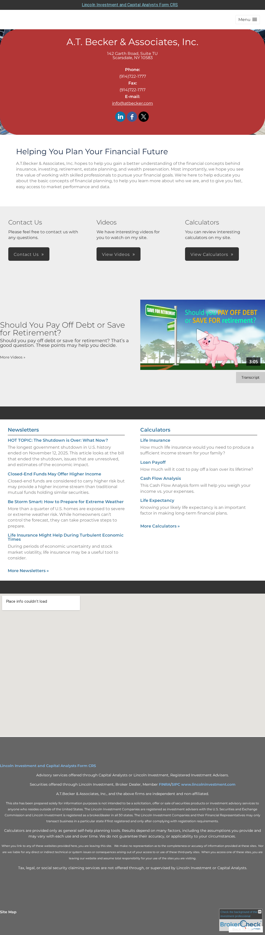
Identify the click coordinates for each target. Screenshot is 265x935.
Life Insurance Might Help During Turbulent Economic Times (65, 537)
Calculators (155, 430)
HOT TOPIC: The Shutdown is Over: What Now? (58, 440)
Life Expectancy (157, 500)
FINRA (164, 784)
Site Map (8, 912)
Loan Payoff (153, 462)
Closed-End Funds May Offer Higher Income (54, 474)
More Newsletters (28, 570)
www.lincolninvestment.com (208, 784)
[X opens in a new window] (143, 117)
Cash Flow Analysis (160, 478)
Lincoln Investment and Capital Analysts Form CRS (130, 4)
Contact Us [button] (26, 254)
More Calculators (160, 526)
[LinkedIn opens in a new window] (120, 117)
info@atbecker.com (132, 103)
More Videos (12, 357)
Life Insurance (155, 440)
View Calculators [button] (209, 254)
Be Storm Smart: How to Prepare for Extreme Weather (66, 501)
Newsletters (23, 430)
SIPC (176, 784)
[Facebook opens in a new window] (132, 117)
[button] (247, 19)
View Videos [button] (116, 254)
